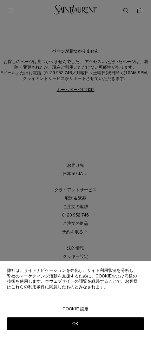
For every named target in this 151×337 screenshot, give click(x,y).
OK (75, 323)
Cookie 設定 (75, 309)
